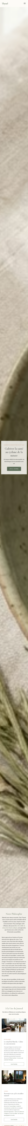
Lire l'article (14, 1064)
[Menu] (24, 3)
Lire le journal (14, 468)
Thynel (5, 3)
